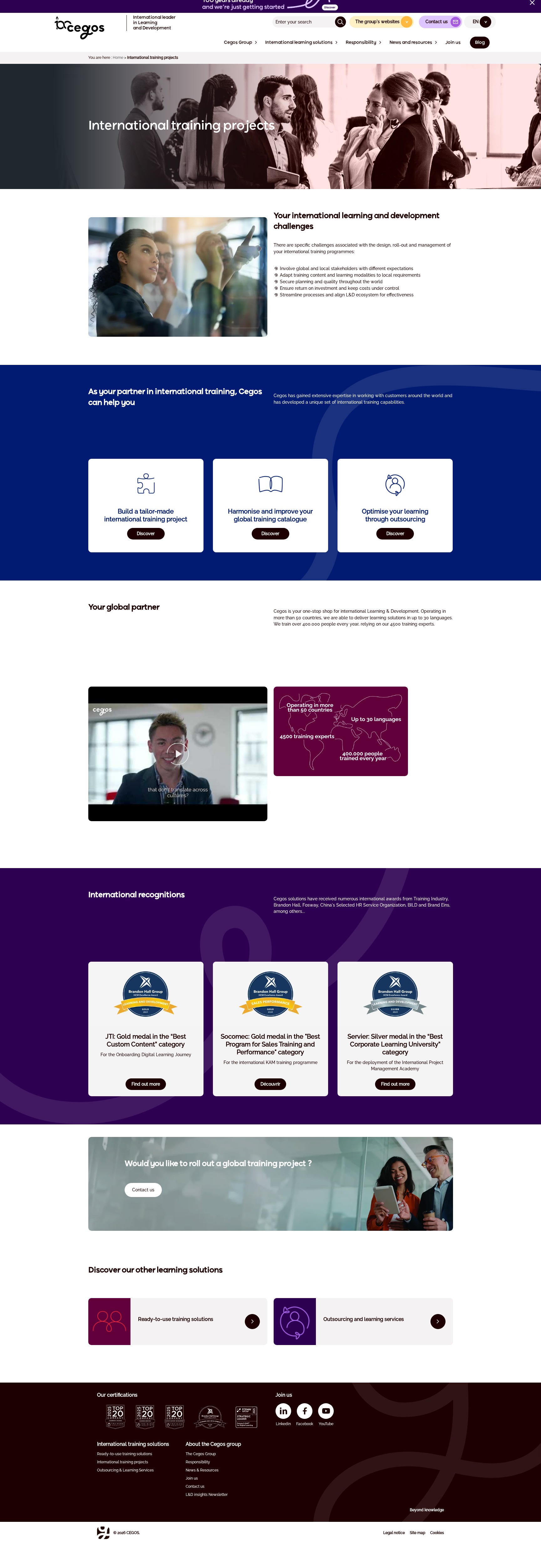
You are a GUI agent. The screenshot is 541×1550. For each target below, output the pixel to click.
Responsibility (198, 1462)
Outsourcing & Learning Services (125, 1470)
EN (480, 21)
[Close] (532, 2)
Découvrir (270, 1084)
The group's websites (382, 21)
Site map (417, 1533)
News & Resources (202, 1470)
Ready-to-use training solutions (124, 1454)
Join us (192, 1478)
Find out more (145, 1084)
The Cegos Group (201, 1454)
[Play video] (178, 754)
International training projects (122, 1462)
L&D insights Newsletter (207, 1494)
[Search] (340, 21)
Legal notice (394, 1533)
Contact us (195, 1486)
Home (118, 57)
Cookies (437, 1533)
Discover (146, 533)
